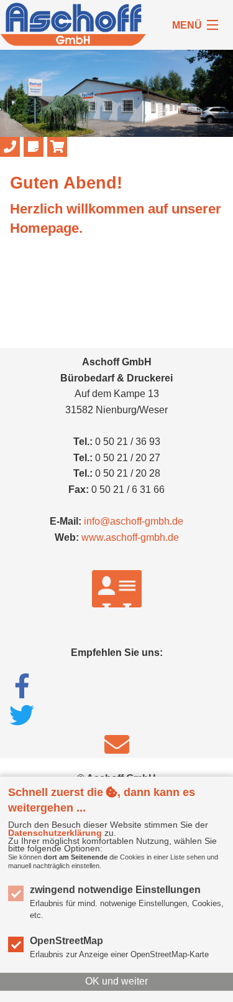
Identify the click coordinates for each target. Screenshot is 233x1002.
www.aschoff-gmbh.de (130, 537)
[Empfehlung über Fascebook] (21, 685)
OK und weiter (116, 981)
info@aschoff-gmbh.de (133, 521)
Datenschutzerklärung (55, 833)
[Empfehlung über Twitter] (21, 715)
